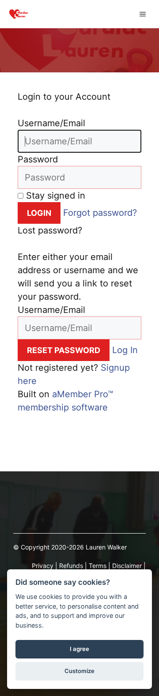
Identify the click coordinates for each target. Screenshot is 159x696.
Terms (97, 565)
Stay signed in (54, 195)
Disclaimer (127, 565)
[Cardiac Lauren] (19, 14)
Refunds (71, 565)
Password (38, 159)
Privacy (42, 565)
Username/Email (51, 123)
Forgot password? (100, 212)
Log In (125, 350)
